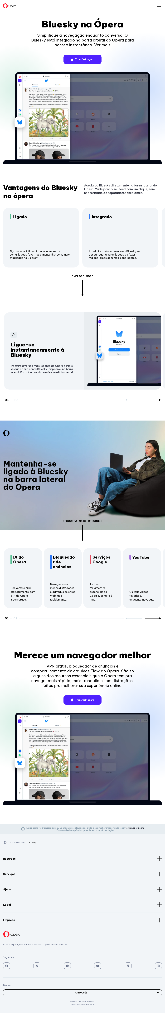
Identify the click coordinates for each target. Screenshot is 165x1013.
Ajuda (7, 889)
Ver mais (102, 44)
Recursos (9, 858)
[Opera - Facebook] (6, 965)
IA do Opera (19, 559)
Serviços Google (101, 559)
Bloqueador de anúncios (64, 562)
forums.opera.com (135, 828)
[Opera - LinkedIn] (128, 965)
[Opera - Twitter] (67, 965)
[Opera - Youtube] (97, 965)
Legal (7, 904)
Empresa (9, 920)
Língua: (159, 6)
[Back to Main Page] (9, 5)
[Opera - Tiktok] (37, 965)
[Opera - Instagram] (158, 965)
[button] (82, 59)
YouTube (140, 557)
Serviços (9, 874)
